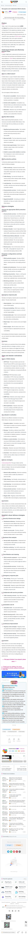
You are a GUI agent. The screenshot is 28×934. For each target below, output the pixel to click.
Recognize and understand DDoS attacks (14, 9)
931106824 (17, 704)
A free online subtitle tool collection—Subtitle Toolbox (17, 789)
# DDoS (4, 731)
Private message (23, 12)
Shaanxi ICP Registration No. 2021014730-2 (14, 905)
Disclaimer (14, 902)
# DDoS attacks (21, 731)
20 (19, 751)
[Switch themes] (26, 925)
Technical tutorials (8, 5)
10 (16, 751)
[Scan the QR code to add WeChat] (26, 922)
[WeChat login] (11, 852)
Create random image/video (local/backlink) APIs (15, 795)
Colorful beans (7, 11)
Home (3, 5)
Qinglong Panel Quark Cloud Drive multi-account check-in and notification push (17, 813)
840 (13, 751)
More (25, 879)
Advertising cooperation (21, 902)
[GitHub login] (20, 852)
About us (12, 903)
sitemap (17, 903)
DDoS (11, 58)
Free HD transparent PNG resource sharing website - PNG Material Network (16, 819)
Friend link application (6, 902)
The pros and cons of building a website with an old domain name (16, 824)
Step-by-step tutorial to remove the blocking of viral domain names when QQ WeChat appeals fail (17, 785)
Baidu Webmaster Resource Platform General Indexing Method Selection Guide (17, 802)
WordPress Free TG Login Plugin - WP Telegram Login (16, 829)
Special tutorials (17, 729)
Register (19, 845)
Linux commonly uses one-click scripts (17, 806)
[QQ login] (8, 852)
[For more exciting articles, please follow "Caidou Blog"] (14, 674)
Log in (10, 845)
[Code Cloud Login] (17, 852)
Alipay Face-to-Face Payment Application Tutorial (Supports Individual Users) (15, 779)
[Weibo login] (14, 852)
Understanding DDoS (6, 463)
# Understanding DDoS (12, 731)
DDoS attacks (18, 36)
